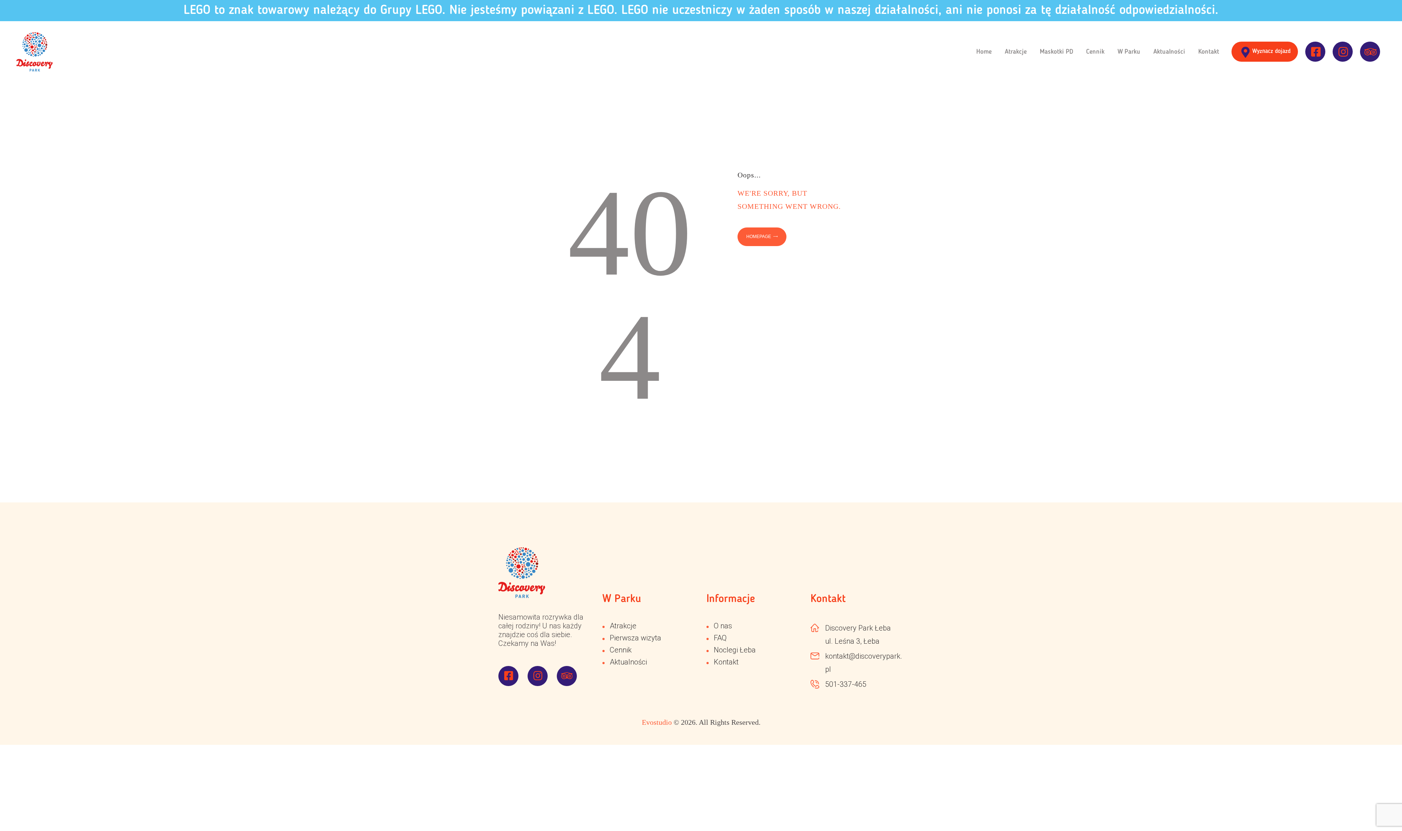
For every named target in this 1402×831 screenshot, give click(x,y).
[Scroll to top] (1376, 805)
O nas (723, 625)
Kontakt (726, 662)
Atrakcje (623, 625)
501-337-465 (845, 684)
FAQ (720, 637)
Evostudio (657, 722)
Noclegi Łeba (735, 650)
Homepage (758, 236)
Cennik (621, 650)
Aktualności (628, 662)
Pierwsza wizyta (635, 637)
